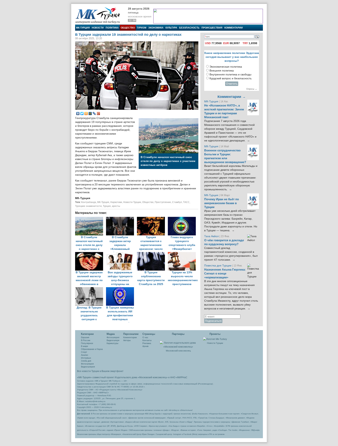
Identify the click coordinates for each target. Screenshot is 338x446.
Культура (171, 27)
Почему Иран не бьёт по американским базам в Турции (221, 203)
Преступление (163, 202)
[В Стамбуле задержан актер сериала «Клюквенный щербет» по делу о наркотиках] (121, 218)
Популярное (87, 343)
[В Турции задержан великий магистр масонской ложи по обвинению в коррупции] (90, 253)
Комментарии (233, 27)
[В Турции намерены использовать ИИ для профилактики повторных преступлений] (121, 289)
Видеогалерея (88, 367)
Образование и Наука (92, 349)
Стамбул (177, 202)
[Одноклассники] (86, 113)
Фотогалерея (87, 364)
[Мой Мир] (90, 113)
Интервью (86, 358)
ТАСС (186, 202)
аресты (116, 206)
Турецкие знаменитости (88, 206)
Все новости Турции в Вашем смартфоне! (100, 371)
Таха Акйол (211, 236)
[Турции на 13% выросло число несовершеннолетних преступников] (183, 253)
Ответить (231, 83)
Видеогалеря (113, 340)
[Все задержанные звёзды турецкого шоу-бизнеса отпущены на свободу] (121, 253)
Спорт (84, 352)
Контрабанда (88, 202)
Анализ (84, 355)
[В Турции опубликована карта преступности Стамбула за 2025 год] (152, 253)
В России (85, 340)
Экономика (156, 27)
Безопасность (189, 27)
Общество (128, 27)
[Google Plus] (98, 113)
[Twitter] (82, 113)
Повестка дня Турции (218, 265)
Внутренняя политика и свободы (230, 74)
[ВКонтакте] (78, 113)
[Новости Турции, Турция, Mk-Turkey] (215, 339)
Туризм (141, 27)
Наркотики (116, 202)
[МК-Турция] (99, 15)
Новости (98, 27)
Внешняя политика (221, 70)
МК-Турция (83, 27)
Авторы (127, 340)
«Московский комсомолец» (153, 377)
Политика (112, 27)
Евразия (85, 337)
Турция (107, 206)
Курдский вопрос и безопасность (230, 78)
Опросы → (251, 89)
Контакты (147, 340)
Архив (145, 346)
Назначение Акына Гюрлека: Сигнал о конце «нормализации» (225, 273)
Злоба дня (86, 361)
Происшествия (211, 27)
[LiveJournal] (94, 113)
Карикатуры (112, 343)
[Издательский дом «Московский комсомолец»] (178, 342)
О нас (145, 337)
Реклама (146, 343)
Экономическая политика (225, 66)
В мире (84, 346)
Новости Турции (132, 202)
